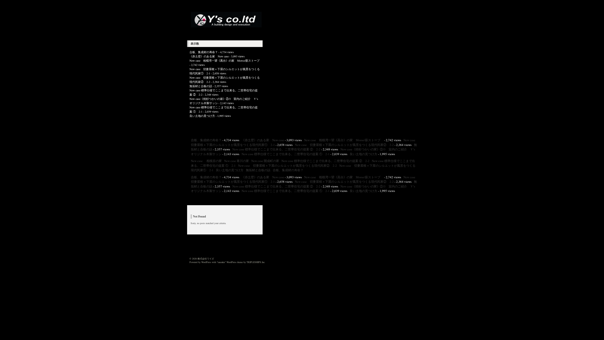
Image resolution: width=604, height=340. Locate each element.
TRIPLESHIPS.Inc (256, 262)
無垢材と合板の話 (200, 86)
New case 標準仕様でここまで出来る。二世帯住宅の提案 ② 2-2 (276, 149)
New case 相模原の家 (206, 161)
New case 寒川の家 (236, 161)
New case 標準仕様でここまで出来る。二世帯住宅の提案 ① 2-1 (286, 154)
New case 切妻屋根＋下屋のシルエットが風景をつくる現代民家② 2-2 (344, 145)
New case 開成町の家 (265, 161)
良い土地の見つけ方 (202, 116)
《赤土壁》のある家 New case (209, 56)
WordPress (206, 262)
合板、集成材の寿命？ (203, 52)
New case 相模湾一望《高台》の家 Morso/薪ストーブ (225, 60)
